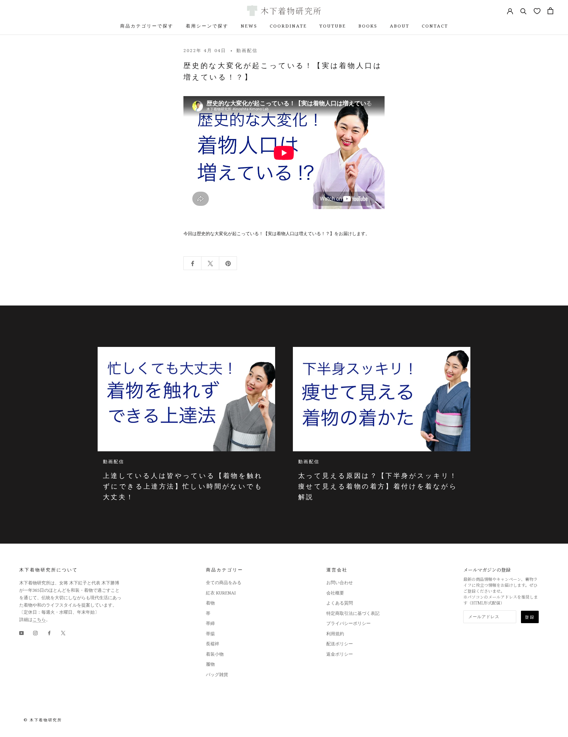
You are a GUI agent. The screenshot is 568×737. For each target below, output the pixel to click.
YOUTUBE (333, 26)
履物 (210, 664)
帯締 (210, 623)
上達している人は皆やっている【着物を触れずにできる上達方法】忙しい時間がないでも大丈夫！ (183, 486)
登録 (530, 617)
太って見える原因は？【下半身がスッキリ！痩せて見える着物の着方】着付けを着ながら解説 (377, 486)
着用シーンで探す (207, 26)
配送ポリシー (339, 644)
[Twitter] (63, 632)
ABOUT (399, 26)
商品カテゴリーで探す (146, 26)
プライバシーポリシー (348, 623)
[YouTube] (21, 632)
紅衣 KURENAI (221, 593)
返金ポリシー (339, 654)
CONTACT (435, 26)
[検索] (523, 11)
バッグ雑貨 (217, 674)
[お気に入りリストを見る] (537, 11)
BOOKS (368, 26)
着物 (210, 603)
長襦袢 (212, 644)
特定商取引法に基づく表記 (353, 613)
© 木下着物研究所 (43, 720)
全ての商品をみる (223, 582)
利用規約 (335, 633)
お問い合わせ (339, 582)
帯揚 (210, 633)
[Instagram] (35, 632)
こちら (39, 619)
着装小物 (215, 654)
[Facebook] (49, 632)
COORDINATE (288, 26)
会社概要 (335, 593)
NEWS (249, 26)
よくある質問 (339, 603)
